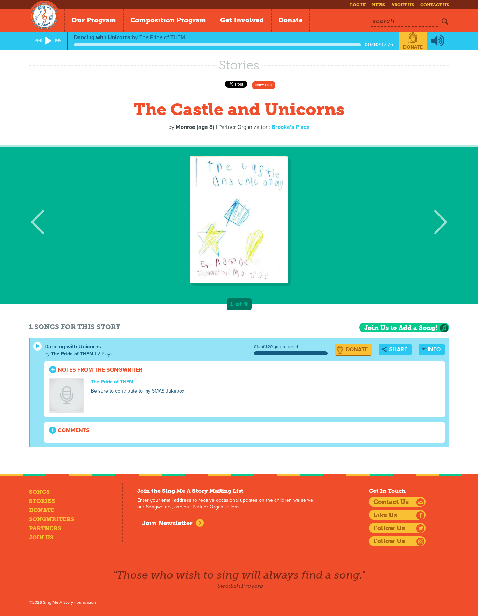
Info (434, 349)
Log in (358, 4)
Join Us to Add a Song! (400, 328)
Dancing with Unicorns (72, 346)
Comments (73, 430)
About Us (402, 4)
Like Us (385, 515)
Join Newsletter (167, 523)
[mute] (438, 41)
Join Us (41, 537)
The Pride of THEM (72, 354)
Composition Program (168, 20)
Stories (42, 501)
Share (397, 349)
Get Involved (242, 20)
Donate (290, 20)
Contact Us (434, 4)
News (378, 4)
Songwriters (51, 519)
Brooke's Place (291, 127)
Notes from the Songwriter (99, 369)
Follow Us (389, 528)
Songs (39, 492)
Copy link (263, 85)
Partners (45, 528)
